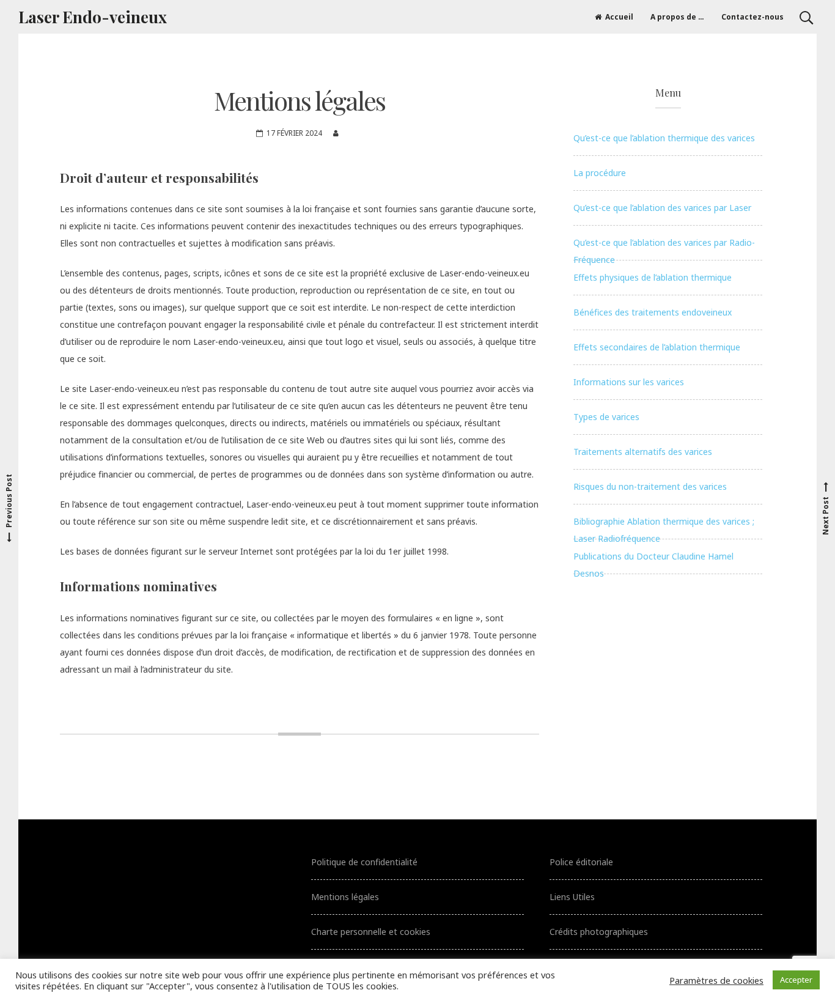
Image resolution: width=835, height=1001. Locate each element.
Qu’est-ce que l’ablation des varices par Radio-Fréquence (664, 248)
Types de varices (606, 417)
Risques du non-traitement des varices (650, 486)
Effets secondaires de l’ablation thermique (656, 347)
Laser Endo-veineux (92, 17)
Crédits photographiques (599, 931)
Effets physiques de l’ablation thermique (652, 277)
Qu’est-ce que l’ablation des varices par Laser (662, 207)
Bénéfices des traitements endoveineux (652, 312)
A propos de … (677, 17)
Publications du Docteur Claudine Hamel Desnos (653, 562)
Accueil (619, 17)
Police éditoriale (581, 862)
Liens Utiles (572, 897)
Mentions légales (345, 897)
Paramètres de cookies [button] (716, 980)
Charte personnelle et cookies (370, 931)
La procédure (599, 173)
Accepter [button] (796, 979)
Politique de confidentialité (364, 862)
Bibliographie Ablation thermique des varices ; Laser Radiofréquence (663, 527)
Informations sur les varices (628, 382)
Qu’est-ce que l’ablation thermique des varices (664, 138)
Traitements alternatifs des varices (642, 451)
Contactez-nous (752, 17)
